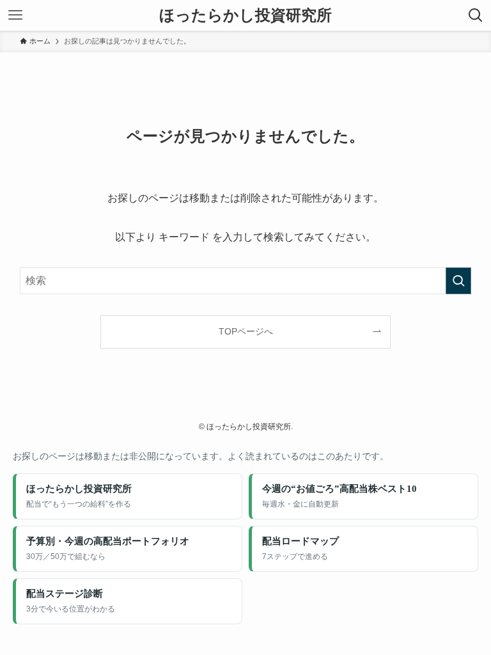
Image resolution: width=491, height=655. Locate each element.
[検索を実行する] (458, 280)
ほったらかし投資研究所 (245, 15)
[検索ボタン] (475, 15)
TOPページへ (246, 331)
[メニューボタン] (15, 15)
